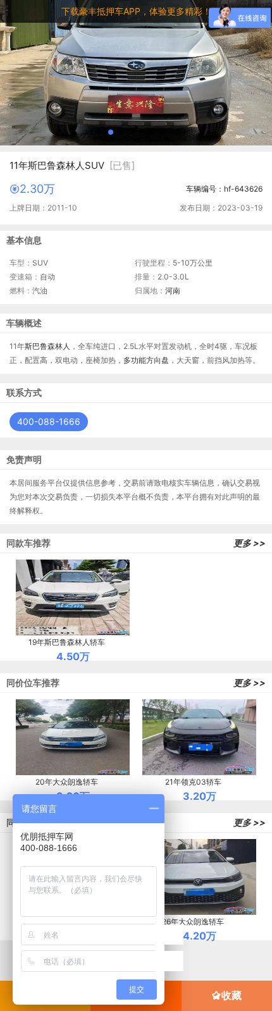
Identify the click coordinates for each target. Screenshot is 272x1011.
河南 (172, 290)
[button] (110, 132)
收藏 (231, 995)
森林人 (58, 346)
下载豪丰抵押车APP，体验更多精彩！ (136, 11)
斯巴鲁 (36, 346)
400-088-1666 (48, 421)
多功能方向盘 (146, 360)
